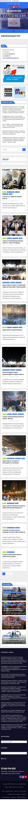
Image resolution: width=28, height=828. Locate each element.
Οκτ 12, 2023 (7, 332)
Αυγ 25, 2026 (7, 627)
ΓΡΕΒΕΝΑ (4, 238)
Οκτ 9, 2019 (6, 534)
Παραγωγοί (23, 794)
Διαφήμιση (18, 794)
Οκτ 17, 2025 (7, 200)
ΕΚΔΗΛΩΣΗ (9, 238)
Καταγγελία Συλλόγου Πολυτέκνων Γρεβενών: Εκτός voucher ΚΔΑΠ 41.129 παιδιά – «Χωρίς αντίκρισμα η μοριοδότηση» (13, 132)
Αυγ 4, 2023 (6, 376)
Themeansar (20, 787)
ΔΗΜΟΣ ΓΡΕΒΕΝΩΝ (6, 282)
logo (19, 791)
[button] (25, 31)
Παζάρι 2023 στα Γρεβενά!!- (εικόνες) (12, 330)
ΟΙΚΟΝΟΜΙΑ (15, 414)
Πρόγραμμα (13, 797)
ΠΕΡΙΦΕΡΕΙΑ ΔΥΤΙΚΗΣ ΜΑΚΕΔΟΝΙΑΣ (10, 592)
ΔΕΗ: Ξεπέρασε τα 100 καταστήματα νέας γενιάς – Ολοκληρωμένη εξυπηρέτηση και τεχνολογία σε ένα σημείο (12, 126)
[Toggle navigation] (14, 31)
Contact (15, 791)
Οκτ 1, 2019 (6, 558)
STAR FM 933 (14, 11)
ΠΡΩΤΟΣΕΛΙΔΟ (15, 238)
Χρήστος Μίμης (16, 200)
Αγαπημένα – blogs (11, 794)
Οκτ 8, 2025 (6, 289)
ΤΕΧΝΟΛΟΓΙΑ (18, 621)
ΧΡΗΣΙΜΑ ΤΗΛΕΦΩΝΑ (21, 797)
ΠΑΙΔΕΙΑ (9, 602)
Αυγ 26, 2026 (7, 598)
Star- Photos (23, 791)
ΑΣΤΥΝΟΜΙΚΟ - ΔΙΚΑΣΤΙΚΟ (8, 590)
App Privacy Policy (9, 791)
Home (3, 791)
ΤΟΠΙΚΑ (20, 238)
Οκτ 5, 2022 (6, 465)
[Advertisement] (14, 813)
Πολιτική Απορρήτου (6, 797)
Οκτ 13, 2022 (7, 420)
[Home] (2, 31)
